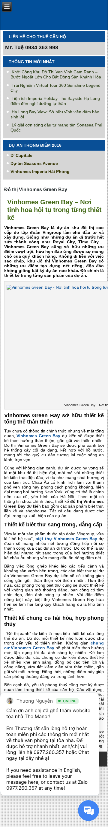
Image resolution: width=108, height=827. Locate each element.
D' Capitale (21, 155)
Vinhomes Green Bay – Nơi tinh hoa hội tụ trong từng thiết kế (54, 209)
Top (101, 819)
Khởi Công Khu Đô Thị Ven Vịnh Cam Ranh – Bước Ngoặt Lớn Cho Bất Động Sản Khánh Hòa (55, 74)
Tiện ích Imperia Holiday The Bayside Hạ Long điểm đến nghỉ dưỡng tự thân (55, 101)
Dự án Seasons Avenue (34, 163)
